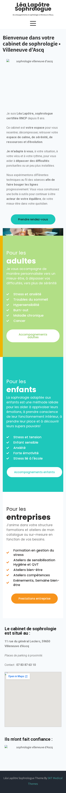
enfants (21, 389)
